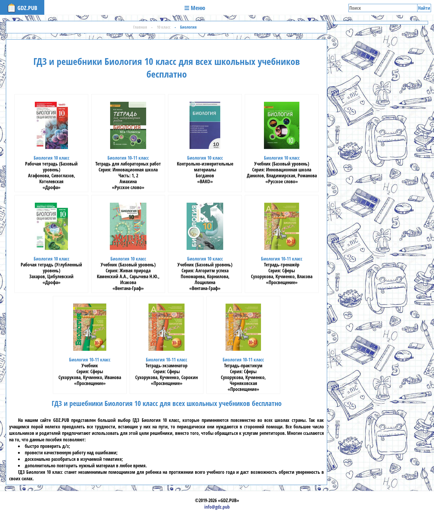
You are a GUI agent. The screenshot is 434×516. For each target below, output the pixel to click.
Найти (424, 8)
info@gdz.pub (217, 507)
